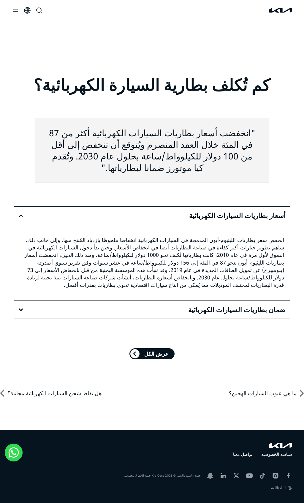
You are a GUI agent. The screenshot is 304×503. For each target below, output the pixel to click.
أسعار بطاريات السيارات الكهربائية (237, 215)
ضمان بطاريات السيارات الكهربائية (237, 310)
